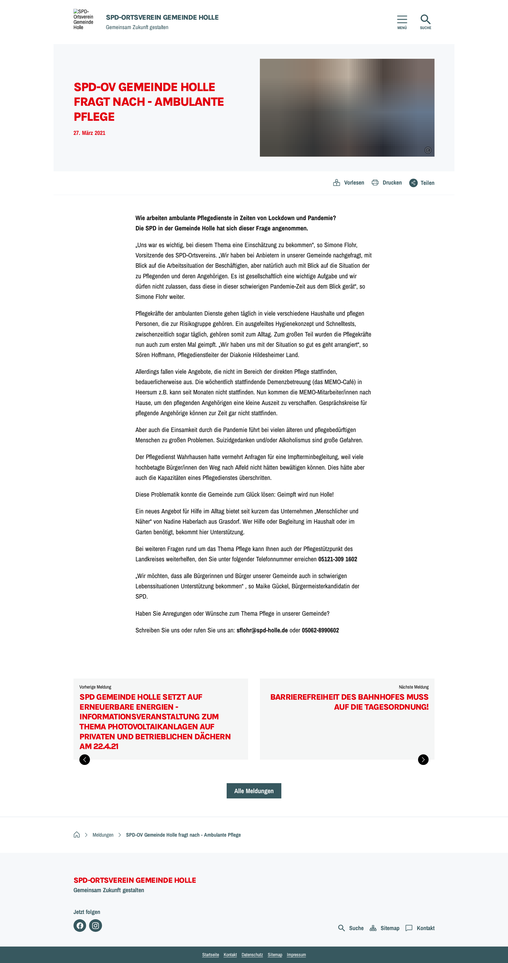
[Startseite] (76, 834)
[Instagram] (95, 925)
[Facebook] (79, 925)
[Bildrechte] (428, 150)
